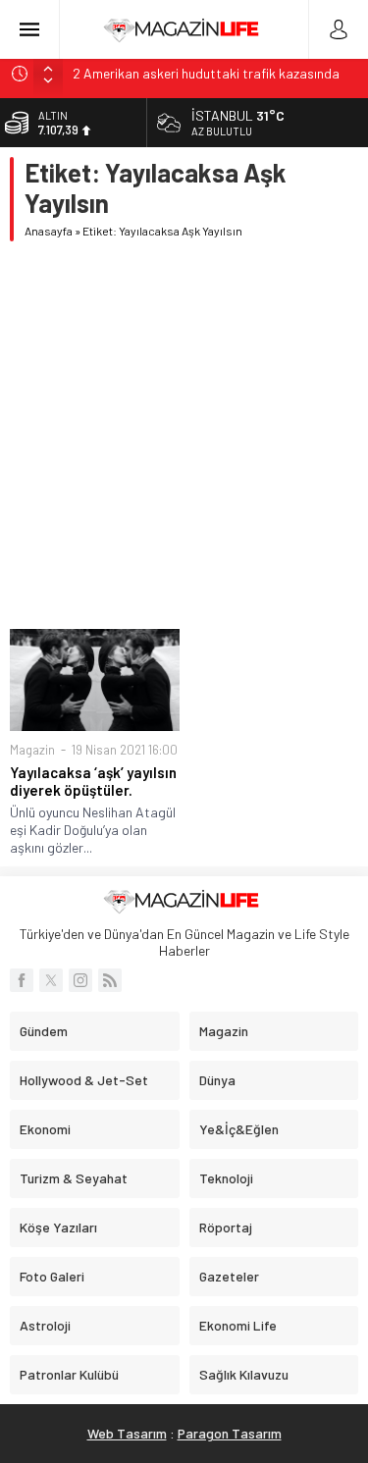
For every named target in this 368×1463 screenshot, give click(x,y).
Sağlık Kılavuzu (244, 1374)
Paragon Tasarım (230, 1433)
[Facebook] (21, 980)
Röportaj (225, 1227)
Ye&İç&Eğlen (239, 1129)
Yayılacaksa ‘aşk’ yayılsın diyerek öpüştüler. (93, 781)
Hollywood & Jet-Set (84, 1079)
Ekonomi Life (238, 1325)
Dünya (217, 1079)
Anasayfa (49, 230)
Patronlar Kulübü (69, 1374)
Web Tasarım (127, 1433)
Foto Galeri (52, 1276)
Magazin (32, 750)
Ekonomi (45, 1129)
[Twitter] (51, 980)
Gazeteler (229, 1276)
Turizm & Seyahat (74, 1178)
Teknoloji (226, 1178)
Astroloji (45, 1325)
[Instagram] (80, 980)
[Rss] (110, 980)
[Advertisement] (184, 435)
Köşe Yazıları (58, 1227)
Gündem (44, 1030)
